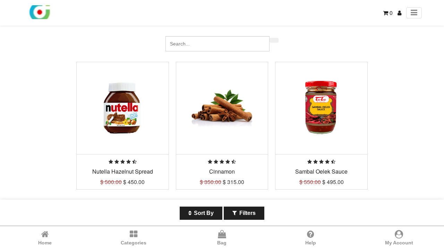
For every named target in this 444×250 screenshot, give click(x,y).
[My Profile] (399, 13)
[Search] (274, 40)
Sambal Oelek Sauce (321, 171)
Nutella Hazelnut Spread (122, 171)
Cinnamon (222, 171)
